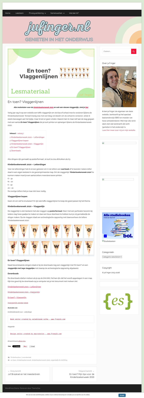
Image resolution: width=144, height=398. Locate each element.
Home (7, 13)
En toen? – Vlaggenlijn (17, 297)
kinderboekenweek (24, 360)
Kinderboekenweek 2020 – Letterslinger (24, 287)
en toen (13, 360)
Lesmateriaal (26, 357)
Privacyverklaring (36, 13)
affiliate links (22, 341)
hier (86, 107)
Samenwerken (56, 13)
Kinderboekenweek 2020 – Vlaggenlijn (24, 292)
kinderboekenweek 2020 (41, 360)
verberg (20, 133)
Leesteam (20, 13)
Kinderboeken (16, 357)
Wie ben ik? (74, 13)
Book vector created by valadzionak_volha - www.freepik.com (37, 319)
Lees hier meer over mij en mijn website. (118, 130)
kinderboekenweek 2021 (43, 107)
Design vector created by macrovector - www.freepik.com (35, 334)
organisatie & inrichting (59, 360)
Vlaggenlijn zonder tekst (18, 303)
